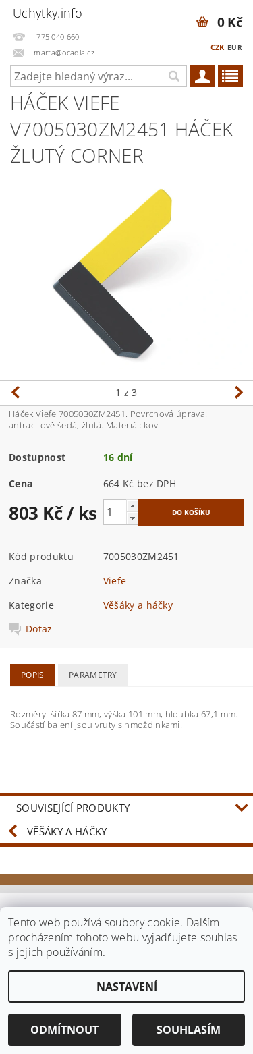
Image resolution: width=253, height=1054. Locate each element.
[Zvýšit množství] (132, 505)
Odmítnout (64, 1029)
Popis (33, 675)
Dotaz (39, 629)
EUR (234, 47)
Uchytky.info (47, 13)
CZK (217, 47)
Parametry (93, 675)
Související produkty (73, 807)
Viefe (115, 580)
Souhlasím (189, 1029)
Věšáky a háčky (138, 605)
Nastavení (126, 986)
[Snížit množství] (132, 517)
